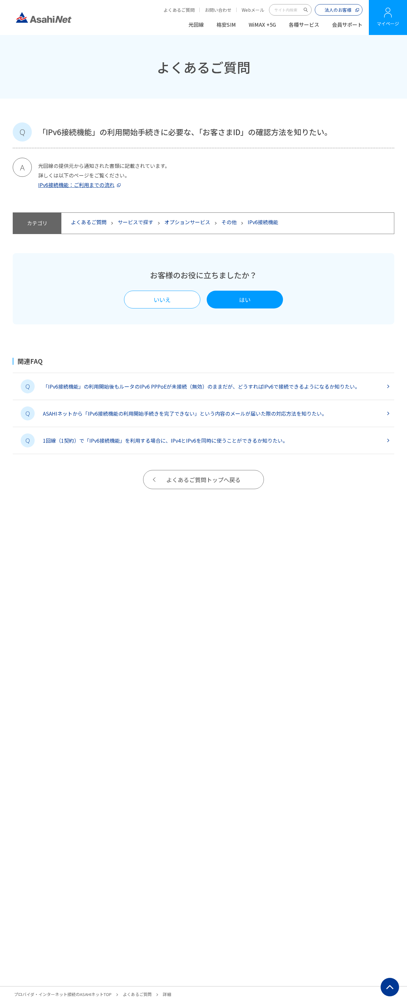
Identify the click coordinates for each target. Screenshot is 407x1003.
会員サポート (347, 24)
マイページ (388, 23)
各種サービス (304, 24)
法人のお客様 (338, 10)
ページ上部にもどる (389, 987)
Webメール (253, 10)
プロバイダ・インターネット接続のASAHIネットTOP (63, 994)
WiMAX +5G (262, 24)
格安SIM (226, 24)
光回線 (196, 24)
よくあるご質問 (179, 10)
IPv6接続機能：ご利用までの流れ (76, 185)
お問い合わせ (218, 10)
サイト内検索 (306, 10)
